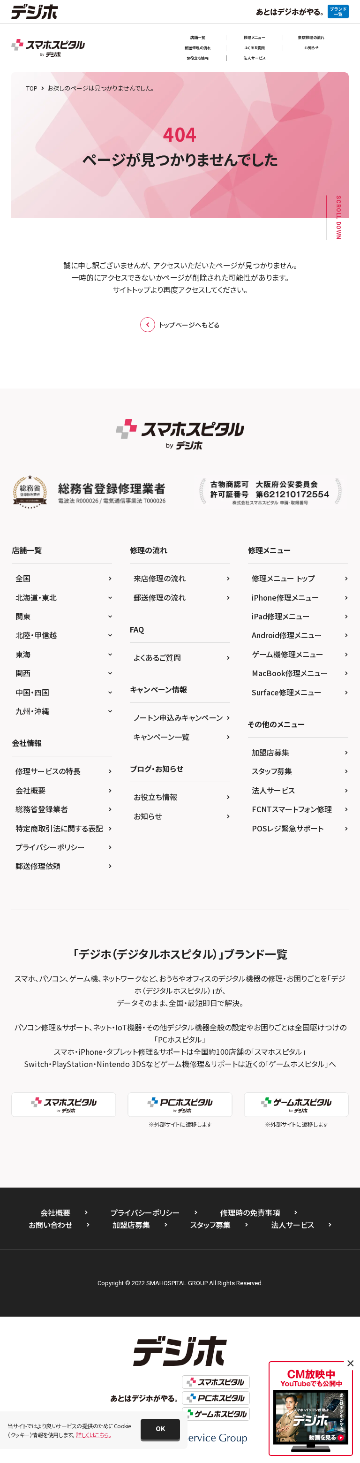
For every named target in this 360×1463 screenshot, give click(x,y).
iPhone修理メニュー (285, 597)
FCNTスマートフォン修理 (292, 809)
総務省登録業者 (41, 809)
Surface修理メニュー (287, 692)
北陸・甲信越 (36, 635)
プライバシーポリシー (50, 847)
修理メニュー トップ (283, 578)
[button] (160, 1429)
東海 (22, 654)
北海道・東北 (36, 597)
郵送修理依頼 (37, 866)
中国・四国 (32, 692)
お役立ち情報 (198, 58)
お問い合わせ (50, 1224)
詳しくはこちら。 (93, 1435)
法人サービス (255, 58)
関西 (22, 673)
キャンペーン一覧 (161, 737)
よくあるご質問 (157, 657)
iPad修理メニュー (281, 616)
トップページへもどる (189, 324)
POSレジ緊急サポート (287, 828)
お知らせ (311, 47)
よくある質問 (254, 47)
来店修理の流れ (311, 37)
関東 (22, 616)
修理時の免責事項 (250, 1212)
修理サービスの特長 (48, 771)
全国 (22, 578)
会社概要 (30, 790)
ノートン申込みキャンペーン (178, 717)
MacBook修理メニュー (290, 673)
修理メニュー (254, 37)
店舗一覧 (197, 37)
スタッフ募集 (272, 771)
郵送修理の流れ (198, 47)
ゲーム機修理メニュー (287, 654)
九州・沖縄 (32, 711)
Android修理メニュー (287, 635)
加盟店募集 (270, 752)
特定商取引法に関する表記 (59, 828)
